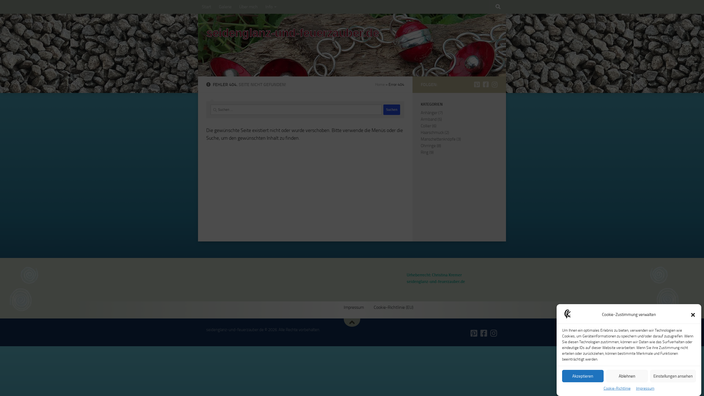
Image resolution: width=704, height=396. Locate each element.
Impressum (645, 388)
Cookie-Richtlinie (617, 388)
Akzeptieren (582, 376)
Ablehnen (627, 376)
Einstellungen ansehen (673, 376)
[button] (693, 315)
